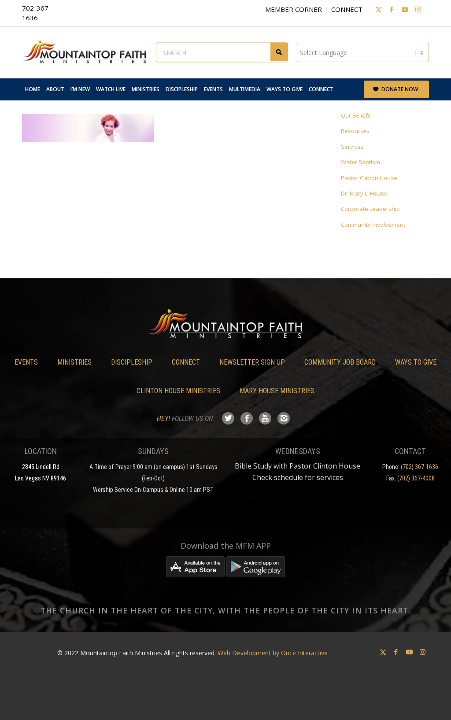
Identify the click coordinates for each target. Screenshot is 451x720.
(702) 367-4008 (416, 478)
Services (352, 147)
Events (26, 362)
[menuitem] (32, 89)
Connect (346, 9)
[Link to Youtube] (404, 9)
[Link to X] (378, 9)
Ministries (74, 362)
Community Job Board (340, 362)
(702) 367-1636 (419, 466)
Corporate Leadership (370, 209)
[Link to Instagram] (418, 9)
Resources (355, 131)
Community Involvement (373, 225)
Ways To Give (415, 362)
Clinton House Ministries (178, 391)
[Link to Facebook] (391, 9)
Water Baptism (360, 162)
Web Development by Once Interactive (273, 653)
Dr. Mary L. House (364, 193)
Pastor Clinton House (369, 178)
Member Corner (293, 9)
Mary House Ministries (277, 391)
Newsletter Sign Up (252, 362)
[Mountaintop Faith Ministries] (88, 52)
